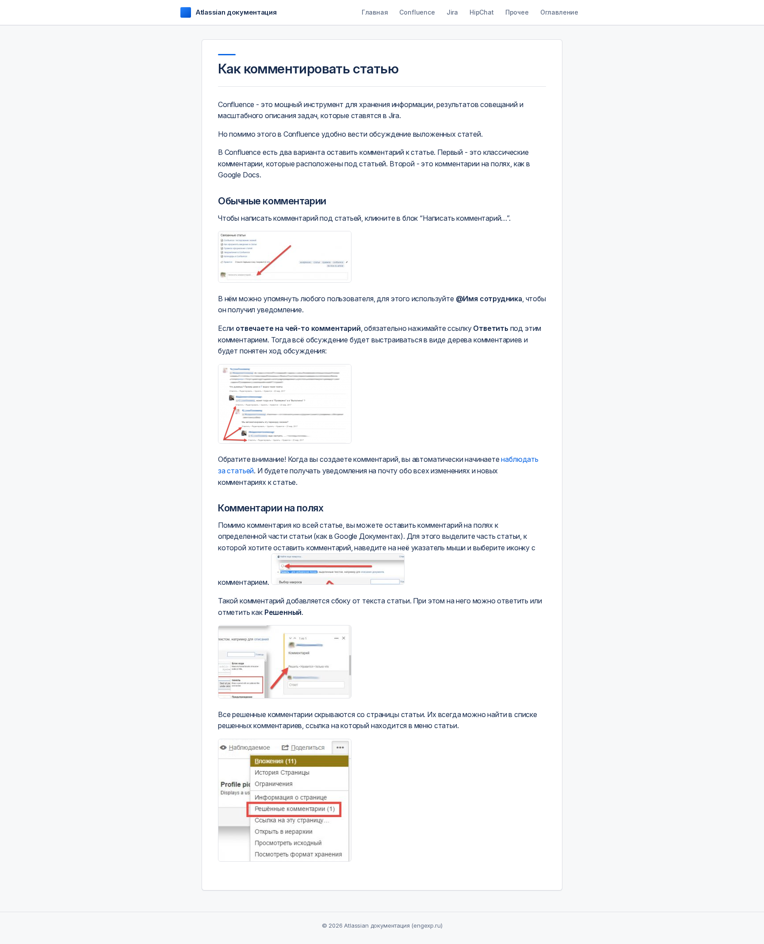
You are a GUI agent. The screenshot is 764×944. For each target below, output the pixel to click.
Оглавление (559, 12)
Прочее (517, 12)
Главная (375, 12)
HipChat (482, 12)
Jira (452, 12)
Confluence (417, 12)
